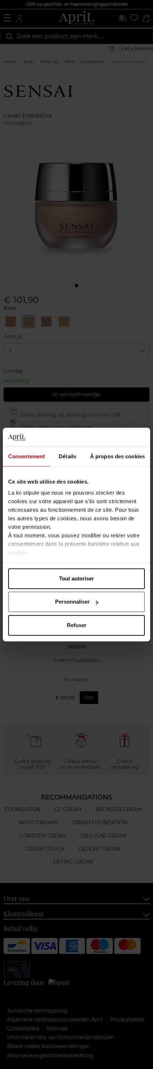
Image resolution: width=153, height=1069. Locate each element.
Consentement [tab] (26, 456)
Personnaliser (72, 602)
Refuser (76, 625)
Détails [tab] (67, 456)
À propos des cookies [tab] (117, 456)
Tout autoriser (76, 578)
